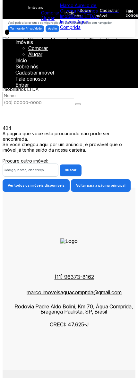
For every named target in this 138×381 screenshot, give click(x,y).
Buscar (70, 170)
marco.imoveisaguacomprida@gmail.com (74, 292)
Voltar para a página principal (100, 185)
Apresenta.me (17, 373)
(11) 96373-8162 (74, 277)
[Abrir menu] (7, 32)
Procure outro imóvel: (25, 161)
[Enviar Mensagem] (78, 104)
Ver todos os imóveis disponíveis (36, 185)
